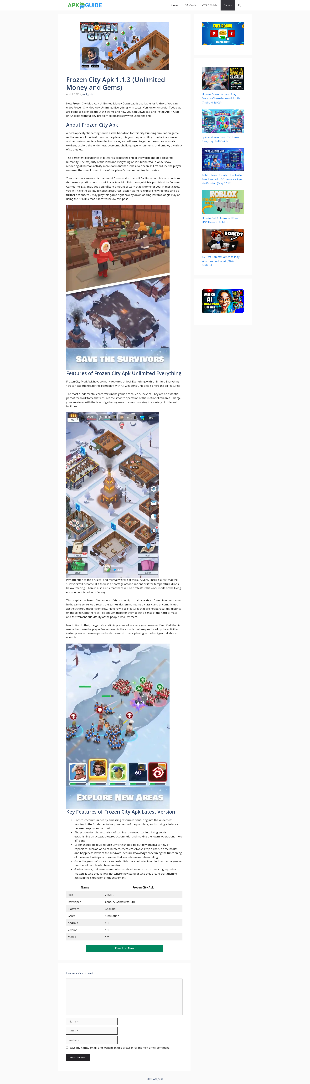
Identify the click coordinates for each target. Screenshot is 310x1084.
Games (228, 5)
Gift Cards (190, 5)
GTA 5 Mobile (209, 5)
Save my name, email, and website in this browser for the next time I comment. (120, 1047)
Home (174, 5)
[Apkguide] (84, 5)
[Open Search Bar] (239, 5)
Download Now (124, 948)
